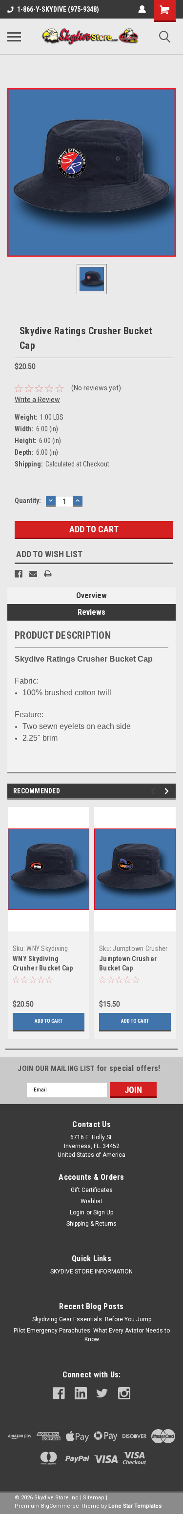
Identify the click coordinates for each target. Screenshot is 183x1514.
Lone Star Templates (135, 1506)
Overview (91, 595)
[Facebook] (18, 574)
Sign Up (103, 1212)
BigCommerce (60, 1506)
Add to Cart (48, 1021)
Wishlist (91, 1201)
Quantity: (28, 501)
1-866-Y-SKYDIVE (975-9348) (58, 9)
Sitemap (93, 1497)
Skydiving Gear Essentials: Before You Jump (91, 1319)
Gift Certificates (92, 1190)
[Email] (33, 574)
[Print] (48, 574)
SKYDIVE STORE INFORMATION (91, 1271)
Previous (154, 791)
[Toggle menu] (14, 36)
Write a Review (37, 400)
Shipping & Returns (91, 1223)
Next (168, 791)
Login (77, 1212)
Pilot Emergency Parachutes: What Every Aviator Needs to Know (92, 1335)
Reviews (91, 612)
